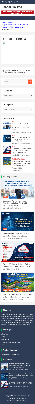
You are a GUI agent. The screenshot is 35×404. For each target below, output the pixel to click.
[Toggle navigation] (4, 18)
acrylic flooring (16, 170)
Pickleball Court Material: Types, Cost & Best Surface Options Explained (21, 164)
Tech (13, 135)
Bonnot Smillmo (11, 7)
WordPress (23, 401)
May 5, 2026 (16, 155)
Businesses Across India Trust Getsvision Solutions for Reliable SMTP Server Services (15, 203)
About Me (4, 334)
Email (13, 122)
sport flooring (17, 158)
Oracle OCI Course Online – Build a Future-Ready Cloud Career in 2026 (21, 151)
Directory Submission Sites (10, 342)
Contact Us (5, 339)
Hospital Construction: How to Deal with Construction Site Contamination (17, 71)
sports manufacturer (19, 159)
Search (30, 82)
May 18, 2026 (16, 143)
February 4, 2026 (17, 168)
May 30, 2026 (16, 132)
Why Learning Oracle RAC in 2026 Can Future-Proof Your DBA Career (21, 139)
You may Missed (10, 177)
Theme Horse (20, 398)
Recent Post (9, 118)
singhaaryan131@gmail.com (10, 354)
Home (3, 345)
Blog (3, 337)
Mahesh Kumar (26, 132)
